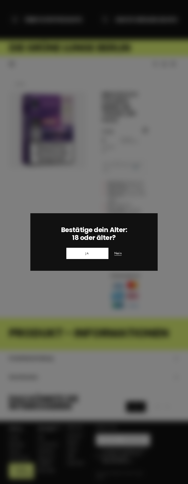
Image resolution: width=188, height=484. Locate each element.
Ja (87, 253)
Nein (118, 253)
